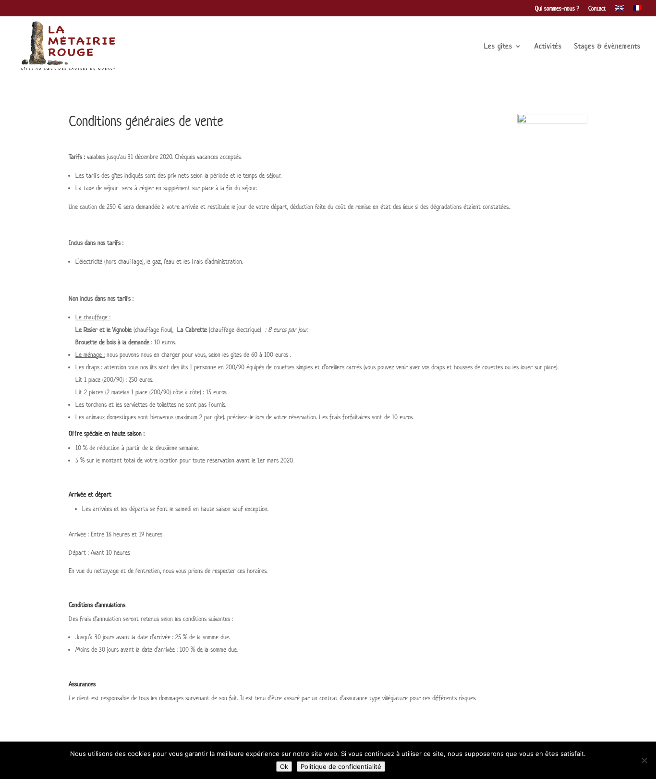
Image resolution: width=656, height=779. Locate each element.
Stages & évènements (607, 46)
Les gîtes (498, 46)
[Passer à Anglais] (619, 10)
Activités (548, 46)
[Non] (644, 760)
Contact (597, 8)
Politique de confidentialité (341, 766)
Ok (284, 766)
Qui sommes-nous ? (557, 8)
